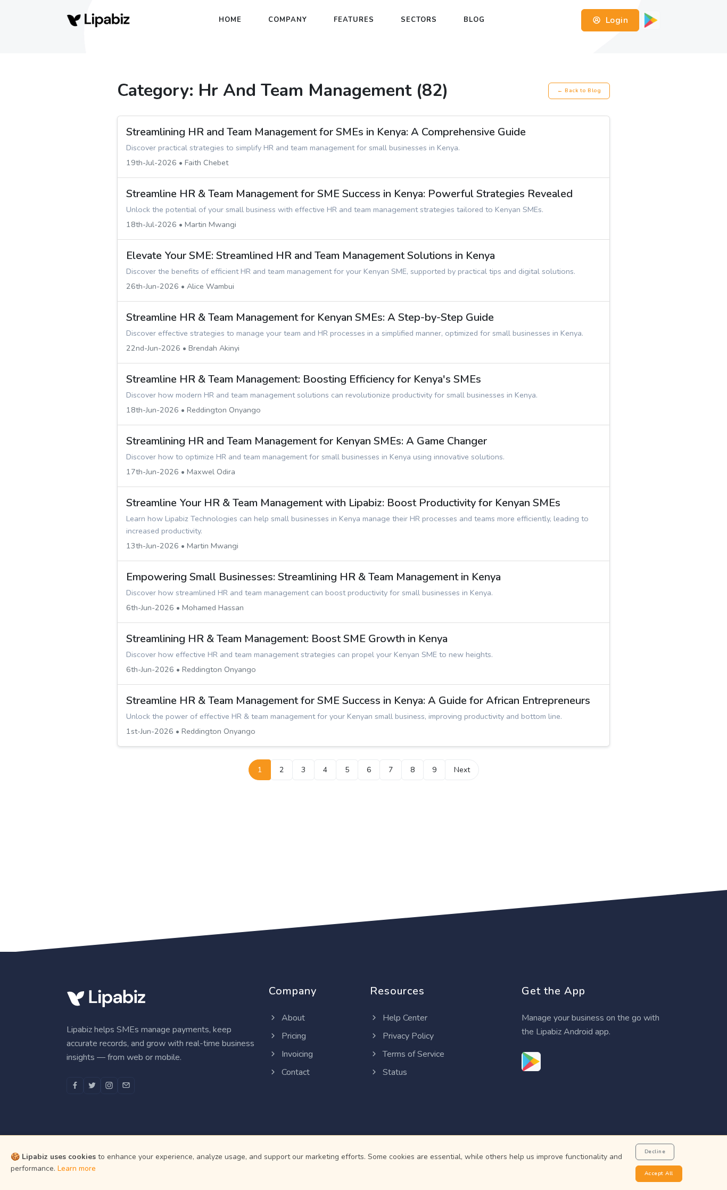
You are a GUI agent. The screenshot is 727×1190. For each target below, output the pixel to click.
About (292, 1018)
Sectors (419, 20)
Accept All (659, 1173)
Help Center (404, 1018)
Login (615, 20)
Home (230, 20)
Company (287, 20)
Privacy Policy (407, 1036)
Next (462, 770)
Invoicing (296, 1054)
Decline (655, 1151)
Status (394, 1072)
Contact (294, 1072)
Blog (474, 20)
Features (354, 20)
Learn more (76, 1168)
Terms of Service (412, 1054)
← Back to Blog (579, 90)
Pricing (292, 1036)
